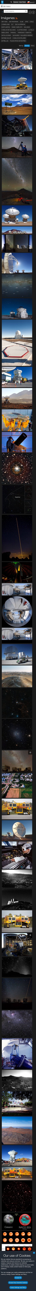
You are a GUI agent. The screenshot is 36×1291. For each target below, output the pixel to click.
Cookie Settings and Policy (18, 1287)
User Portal (22, 2)
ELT (12, 24)
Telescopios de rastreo (18, 41)
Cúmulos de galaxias (9, 30)
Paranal (13, 32)
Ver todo (4, 21)
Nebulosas (5, 32)
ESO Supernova (20, 24)
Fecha (32, 45)
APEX (26, 21)
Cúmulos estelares (19, 38)
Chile (31, 21)
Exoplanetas (6, 27)
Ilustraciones (22, 30)
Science (16, 2)
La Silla (31, 30)
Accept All (18, 1277)
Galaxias (27, 27)
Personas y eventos (24, 32)
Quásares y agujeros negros (22, 35)
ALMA (21, 21)
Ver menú (6, 6)
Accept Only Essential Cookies (18, 1282)
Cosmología (6, 24)
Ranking (27, 45)
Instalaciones (6, 35)
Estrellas (5, 41)
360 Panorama (13, 21)
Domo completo (17, 27)
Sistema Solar (6, 38)
